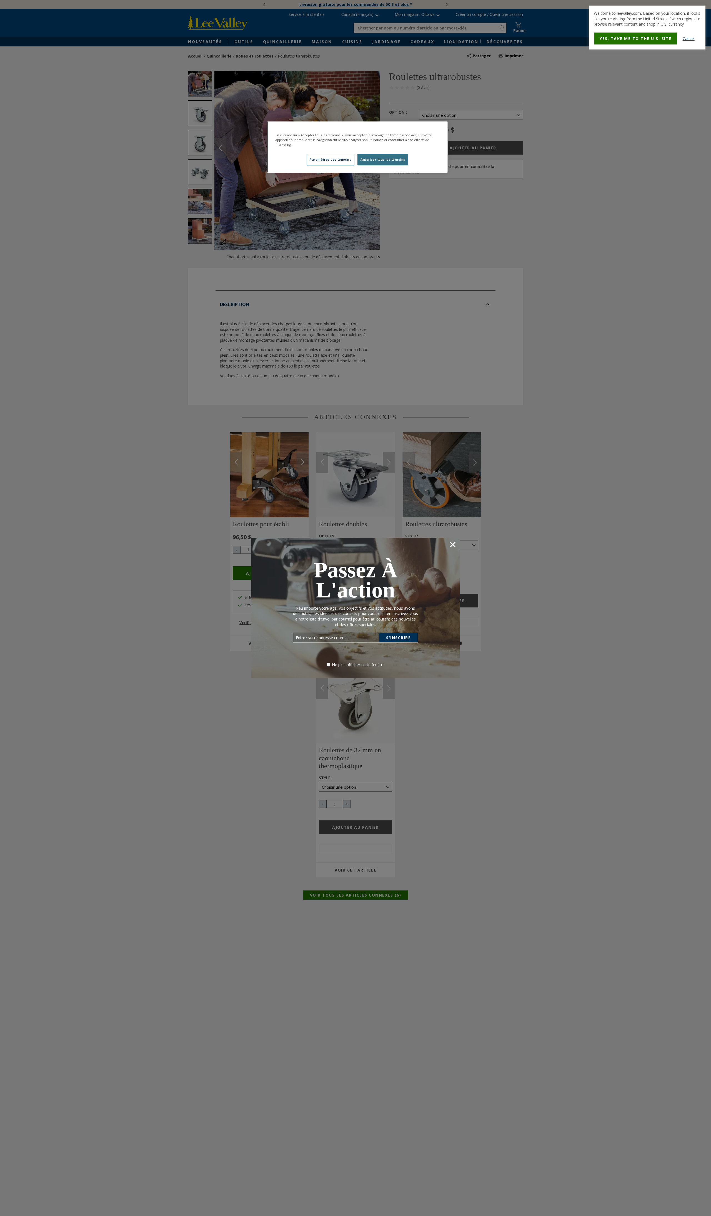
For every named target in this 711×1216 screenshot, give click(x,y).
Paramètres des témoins (330, 160)
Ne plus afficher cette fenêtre (358, 664)
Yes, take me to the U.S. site (636, 38)
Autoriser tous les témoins (382, 160)
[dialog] (647, 27)
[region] (357, 146)
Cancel (689, 38)
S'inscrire (398, 637)
